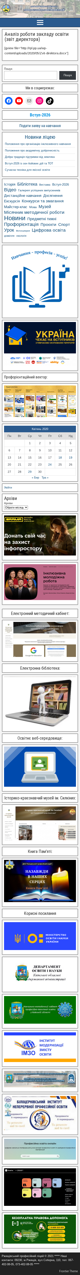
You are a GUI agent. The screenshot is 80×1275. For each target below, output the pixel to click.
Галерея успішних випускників (39, 190)
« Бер (35, 477)
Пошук (8, 68)
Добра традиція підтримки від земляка (30, 156)
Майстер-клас (15, 207)
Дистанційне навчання (22, 196)
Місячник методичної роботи (34, 212)
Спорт (64, 224)
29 (30, 471)
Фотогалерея (23, 231)
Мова (33, 207)
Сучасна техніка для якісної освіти (27, 169)
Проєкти (48, 224)
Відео (10, 189)
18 (60, 457)
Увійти (8, 487)
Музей (45, 206)
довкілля (9, 235)
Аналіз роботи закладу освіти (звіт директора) (36, 36)
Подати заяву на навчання (40, 125)
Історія (9, 184)
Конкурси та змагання (43, 201)
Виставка (44, 184)
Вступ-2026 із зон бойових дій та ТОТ (29, 163)
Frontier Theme (68, 1271)
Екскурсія (12, 201)
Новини (14, 218)
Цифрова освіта (49, 230)
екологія (21, 235)
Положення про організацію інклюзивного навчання (38, 144)
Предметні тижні (41, 219)
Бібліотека (27, 184)
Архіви (8, 503)
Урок (9, 230)
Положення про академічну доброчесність (32, 150)
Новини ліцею (40, 137)
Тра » (45, 477)
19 (70, 457)
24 (50, 464)
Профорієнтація (21, 224)
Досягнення (53, 195)
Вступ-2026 (60, 184)
